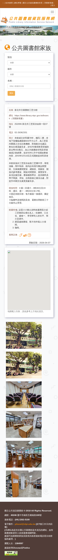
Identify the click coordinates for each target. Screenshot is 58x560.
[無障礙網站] (11, 553)
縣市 (10, 69)
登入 (53, 5)
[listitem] (23, 335)
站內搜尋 (9, 3)
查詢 (11, 93)
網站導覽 (17, 3)
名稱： (11, 81)
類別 (10, 57)
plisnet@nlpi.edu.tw (25, 524)
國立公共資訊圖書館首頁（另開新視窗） (39, 3)
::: (3, 3)
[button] (4, 30)
